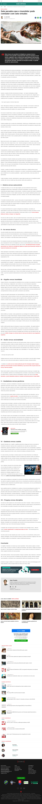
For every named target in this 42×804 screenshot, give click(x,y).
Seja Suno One (17, 768)
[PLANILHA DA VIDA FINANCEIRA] (21, 571)
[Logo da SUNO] (20, 1)
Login (16, 765)
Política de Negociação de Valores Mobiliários (6, 771)
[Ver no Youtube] (38, 473)
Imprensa (30, 768)
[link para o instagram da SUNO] (21, 788)
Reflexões (4, 9)
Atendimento (30, 765)
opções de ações (14, 396)
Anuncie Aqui (31, 769)
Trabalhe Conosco (32, 772)
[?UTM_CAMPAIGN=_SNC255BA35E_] (21, 432)
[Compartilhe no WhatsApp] (38, 18)
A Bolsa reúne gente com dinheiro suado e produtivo (31, 610)
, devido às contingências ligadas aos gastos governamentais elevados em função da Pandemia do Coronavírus (21, 246)
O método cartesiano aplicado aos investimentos (29, 622)
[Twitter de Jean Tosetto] (13, 586)
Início (1, 6)
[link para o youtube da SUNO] (24, 788)
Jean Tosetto (8, 16)
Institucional (3, 765)
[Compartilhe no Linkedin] (40, 18)
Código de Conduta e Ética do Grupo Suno (5, 770)
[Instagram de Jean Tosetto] (15, 586)
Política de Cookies (5, 768)
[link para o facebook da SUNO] (18, 788)
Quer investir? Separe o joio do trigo (9, 609)
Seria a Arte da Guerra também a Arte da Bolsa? (9, 622)
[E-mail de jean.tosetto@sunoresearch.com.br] (10, 586)
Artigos (5, 6)
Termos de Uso (4, 773)
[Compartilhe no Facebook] (35, 18)
